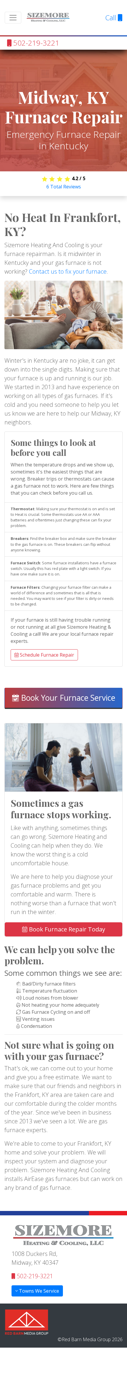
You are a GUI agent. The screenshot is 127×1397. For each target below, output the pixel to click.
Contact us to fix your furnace (68, 271)
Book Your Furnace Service (67, 697)
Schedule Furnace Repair (46, 655)
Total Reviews (63, 186)
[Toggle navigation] (13, 18)
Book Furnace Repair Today (66, 929)
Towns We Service (38, 1291)
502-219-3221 (35, 43)
